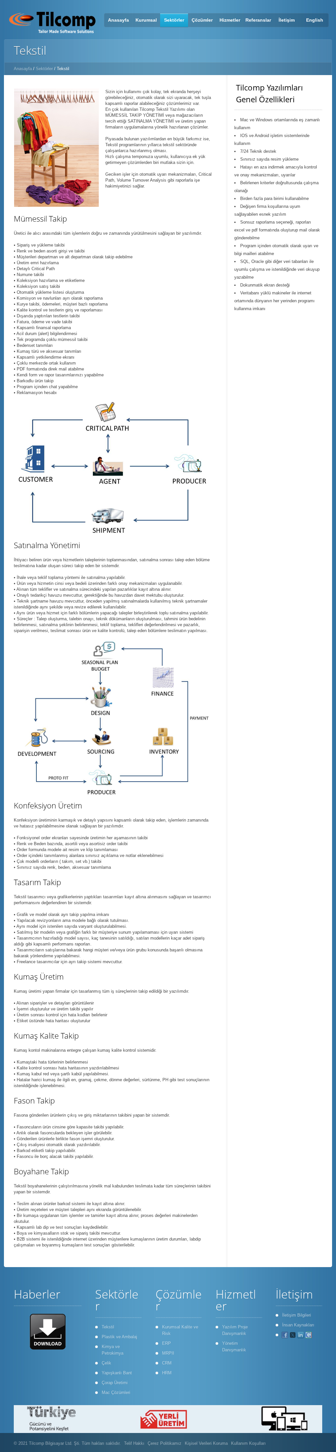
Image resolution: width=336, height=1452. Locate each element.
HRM (167, 1372)
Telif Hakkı (134, 1443)
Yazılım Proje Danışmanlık (235, 1330)
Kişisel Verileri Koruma (206, 1443)
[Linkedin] (300, 1335)
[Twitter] (292, 1335)
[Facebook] (285, 1335)
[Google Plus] (308, 1335)
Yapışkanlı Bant (117, 1372)
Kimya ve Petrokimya (112, 1350)
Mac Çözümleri (116, 1392)
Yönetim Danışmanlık (234, 1346)
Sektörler (44, 68)
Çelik (106, 1363)
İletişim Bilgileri (296, 1315)
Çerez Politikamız (164, 1443)
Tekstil (108, 1326)
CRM (167, 1363)
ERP (166, 1343)
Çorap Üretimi (115, 1382)
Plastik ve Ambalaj (119, 1336)
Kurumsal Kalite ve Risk (180, 1330)
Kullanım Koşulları (248, 1443)
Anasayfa (23, 68)
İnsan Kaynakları (298, 1325)
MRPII (168, 1353)
